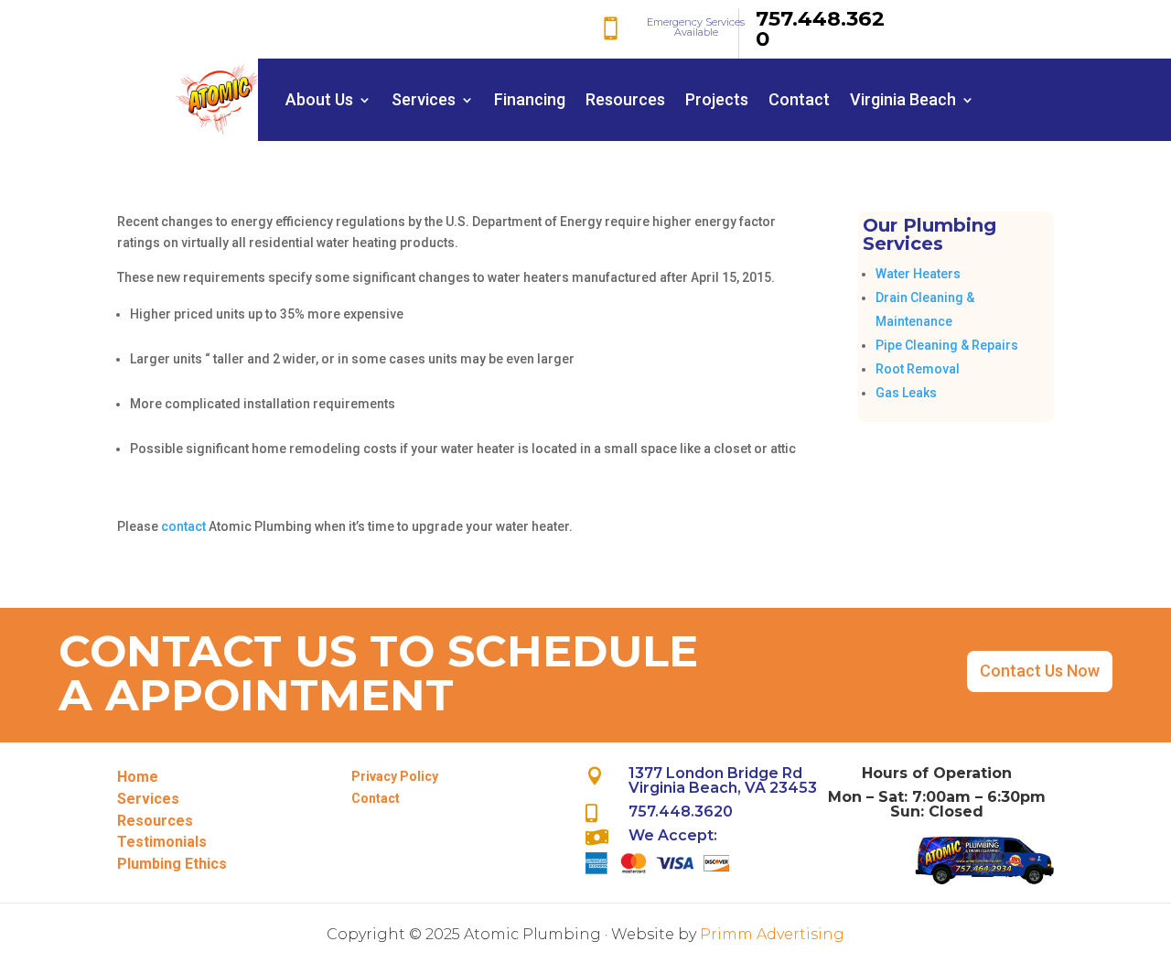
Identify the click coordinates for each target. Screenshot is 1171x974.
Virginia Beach (903, 99)
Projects (716, 99)
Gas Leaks (906, 392)
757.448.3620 (820, 28)
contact (182, 526)
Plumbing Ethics (172, 863)
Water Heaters (918, 273)
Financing (529, 99)
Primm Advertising (772, 934)
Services (424, 99)
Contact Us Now (1040, 670)
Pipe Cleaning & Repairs (947, 345)
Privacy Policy (394, 776)
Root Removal (918, 369)
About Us (319, 99)
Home (137, 776)
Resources (625, 99)
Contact (799, 99)
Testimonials (162, 841)
